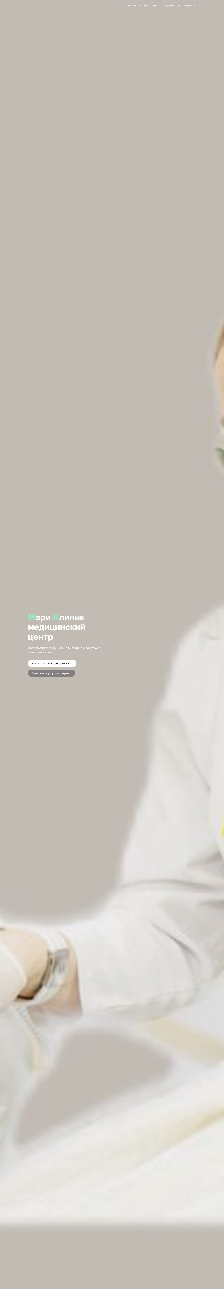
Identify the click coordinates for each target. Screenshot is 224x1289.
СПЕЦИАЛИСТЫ (170, 5)
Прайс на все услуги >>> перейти (51, 673)
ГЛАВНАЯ (130, 5)
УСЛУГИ (143, 5)
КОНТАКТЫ (189, 5)
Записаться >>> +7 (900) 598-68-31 (52, 663)
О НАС (154, 5)
